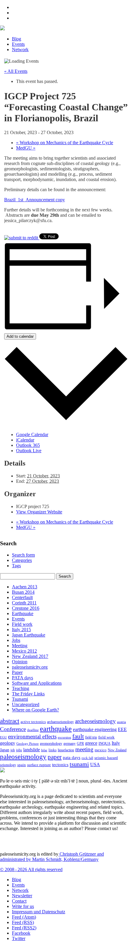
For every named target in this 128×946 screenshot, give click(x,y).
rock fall (87, 758)
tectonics (60, 764)
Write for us (23, 906)
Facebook (21, 933)
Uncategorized (25, 704)
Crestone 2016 (25, 608)
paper (55, 756)
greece (91, 743)
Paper (17, 672)
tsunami (79, 764)
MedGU (25, 147)
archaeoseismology (60, 722)
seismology (8, 765)
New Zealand (117, 750)
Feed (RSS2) (24, 927)
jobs (19, 750)
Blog (16, 38)
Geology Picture (27, 743)
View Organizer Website (39, 511)
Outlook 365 (28, 445)
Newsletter (22, 895)
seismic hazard (106, 757)
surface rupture (39, 765)
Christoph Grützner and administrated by (52, 856)
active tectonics (33, 722)
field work (106, 737)
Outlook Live (28, 450)
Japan (4, 750)
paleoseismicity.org (30, 667)
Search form (23, 554)
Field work (22, 624)
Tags (16, 565)
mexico (101, 750)
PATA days (22, 677)
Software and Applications (37, 683)
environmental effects (32, 736)
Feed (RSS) (23, 922)
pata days (71, 757)
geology (7, 743)
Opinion (19, 661)
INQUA (104, 743)
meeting (84, 749)
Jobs (16, 640)
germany (69, 744)
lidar (44, 750)
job (12, 750)
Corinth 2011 (24, 602)
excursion (64, 737)
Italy (116, 743)
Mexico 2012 (24, 650)
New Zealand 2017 (30, 656)
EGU (3, 737)
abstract (9, 721)
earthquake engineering (95, 729)
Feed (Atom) (24, 917)
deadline (33, 730)
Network (20, 49)
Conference (13, 729)
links (53, 750)
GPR (80, 744)
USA (95, 764)
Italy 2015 (21, 629)
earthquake (56, 729)
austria (121, 722)
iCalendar (25, 439)
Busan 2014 (23, 592)
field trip (91, 737)
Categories (22, 560)
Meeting (19, 645)
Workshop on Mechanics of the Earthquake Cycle (64, 142)
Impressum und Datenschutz (38, 911)
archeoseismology (95, 721)
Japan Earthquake (28, 634)
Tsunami (20, 699)
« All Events (15, 71)
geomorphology (51, 743)
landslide (31, 749)
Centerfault (22, 597)
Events (18, 44)
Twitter (18, 938)
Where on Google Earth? (35, 709)
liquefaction (66, 750)
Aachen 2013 (24, 586)
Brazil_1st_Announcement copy (34, 199)
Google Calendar (32, 434)
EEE (122, 729)
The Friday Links (28, 693)
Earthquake (22, 613)
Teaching (20, 688)
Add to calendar (20, 336)
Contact (19, 900)
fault (78, 736)
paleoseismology (23, 756)
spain (21, 765)
